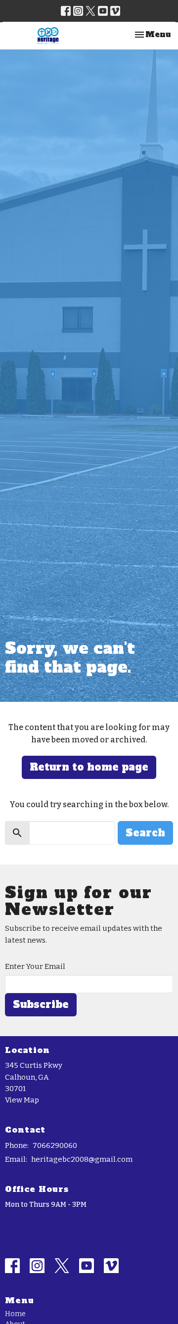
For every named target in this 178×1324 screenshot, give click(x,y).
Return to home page (89, 767)
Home (15, 1314)
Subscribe (41, 1004)
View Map (22, 1100)
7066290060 (55, 1145)
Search (145, 833)
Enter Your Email (35, 966)
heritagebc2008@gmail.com (82, 1159)
